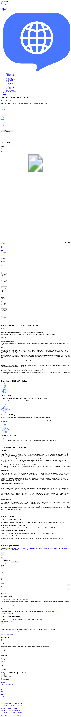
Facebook (3, 621)
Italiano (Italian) (9, 80)
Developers (5, 8)
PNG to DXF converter (17, 549)
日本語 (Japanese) (10, 82)
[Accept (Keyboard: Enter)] (3, 558)
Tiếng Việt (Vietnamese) (11, 91)
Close (2, 622)
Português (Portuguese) (11, 86)
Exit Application (7, 593)
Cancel (68, 585)
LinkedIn (11, 621)
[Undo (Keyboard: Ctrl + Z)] (2, 552)
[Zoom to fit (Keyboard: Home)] (3, 554)
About (2, 689)
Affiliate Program (4, 686)
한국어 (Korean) (10, 83)
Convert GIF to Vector (5, 710)
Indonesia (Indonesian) (11, 79)
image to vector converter (19, 548)
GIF (1, 151)
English (7, 73)
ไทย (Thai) (8, 88)
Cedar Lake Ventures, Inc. (7, 684)
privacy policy (55, 611)
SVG (2, 246)
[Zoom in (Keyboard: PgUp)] (1, 554)
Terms (2, 691)
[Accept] (18, 562)
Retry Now (3, 634)
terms (49, 611)
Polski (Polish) (9, 84)
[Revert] (12, 562)
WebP (2, 153)
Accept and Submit (9, 613)
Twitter (7, 621)
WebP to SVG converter (6, 549)
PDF (2, 250)
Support (5, 10)
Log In (4, 94)
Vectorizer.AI (3, 682)
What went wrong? (5, 608)
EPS (1, 247)
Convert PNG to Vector (6, 705)
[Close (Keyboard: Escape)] (1, 558)
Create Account (6, 92)
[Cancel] (15, 562)
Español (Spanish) (10, 75)
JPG (2, 150)
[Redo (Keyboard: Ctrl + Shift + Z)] (4, 552)
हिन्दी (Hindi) (9, 78)
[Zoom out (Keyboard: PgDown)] (2, 554)
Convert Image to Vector (6, 703)
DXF (2, 248)
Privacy (2, 694)
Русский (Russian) (10, 87)
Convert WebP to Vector (6, 715)
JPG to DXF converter (27, 549)
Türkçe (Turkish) (10, 90)
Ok (5, 675)
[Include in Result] (5, 563)
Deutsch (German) (10, 74)
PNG (2, 148)
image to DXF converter (41, 548)
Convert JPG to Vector (5, 708)
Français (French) (10, 76)
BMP (2, 152)
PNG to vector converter (30, 548)
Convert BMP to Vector (6, 712)
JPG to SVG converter (63, 548)
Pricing (4, 9)
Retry (2, 593)
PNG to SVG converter (53, 548)
